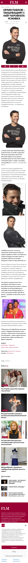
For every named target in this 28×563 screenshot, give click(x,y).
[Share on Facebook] (5, 66)
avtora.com (11, 351)
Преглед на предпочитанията (14, 556)
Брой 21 (7, 360)
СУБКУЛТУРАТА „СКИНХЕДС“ (17, 486)
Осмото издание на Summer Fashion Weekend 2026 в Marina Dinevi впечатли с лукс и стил (17, 494)
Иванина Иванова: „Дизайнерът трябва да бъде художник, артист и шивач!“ (13, 469)
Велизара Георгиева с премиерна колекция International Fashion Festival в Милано (13, 415)
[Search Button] (26, 2)
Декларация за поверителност (16, 560)
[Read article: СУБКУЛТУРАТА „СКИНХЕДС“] (4, 488)
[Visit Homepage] (14, 2)
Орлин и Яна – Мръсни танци (9, 347)
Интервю (12, 7)
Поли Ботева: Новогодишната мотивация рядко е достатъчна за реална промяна (12, 442)
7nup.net (18, 351)
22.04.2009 (12, 21)
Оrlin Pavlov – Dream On (8, 345)
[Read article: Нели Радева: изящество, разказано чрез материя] (14, 378)
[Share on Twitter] (14, 66)
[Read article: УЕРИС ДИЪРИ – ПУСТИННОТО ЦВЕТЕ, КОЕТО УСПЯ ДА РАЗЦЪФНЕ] (4, 482)
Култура (7, 7)
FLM (7, 21)
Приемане (14, 547)
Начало (2, 7)
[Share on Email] (23, 66)
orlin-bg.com (10, 353)
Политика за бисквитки (4, 560)
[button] (25, 525)
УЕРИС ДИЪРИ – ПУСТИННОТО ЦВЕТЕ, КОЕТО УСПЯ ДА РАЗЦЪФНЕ (17, 482)
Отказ (14, 551)
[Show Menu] (2, 2)
